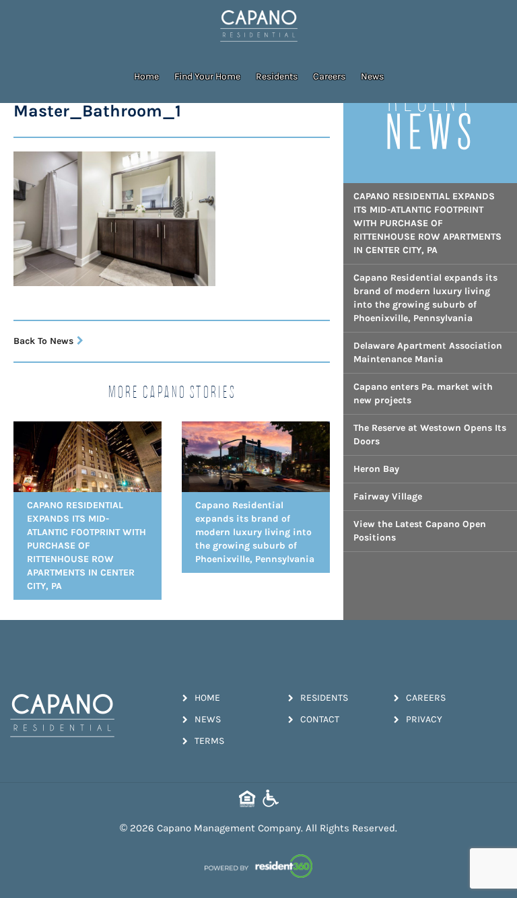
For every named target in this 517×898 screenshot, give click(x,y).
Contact (319, 719)
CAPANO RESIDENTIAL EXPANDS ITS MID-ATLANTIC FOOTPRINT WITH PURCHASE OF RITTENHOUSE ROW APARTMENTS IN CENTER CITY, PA (427, 223)
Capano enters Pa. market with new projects (423, 393)
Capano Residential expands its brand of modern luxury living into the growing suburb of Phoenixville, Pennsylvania (425, 298)
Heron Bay (376, 469)
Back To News (43, 341)
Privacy (424, 719)
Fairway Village (387, 496)
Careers (329, 76)
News (372, 76)
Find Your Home (207, 76)
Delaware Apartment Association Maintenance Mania (427, 352)
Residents (277, 76)
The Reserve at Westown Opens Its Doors (429, 434)
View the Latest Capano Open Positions (419, 530)
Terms (209, 741)
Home (146, 76)
